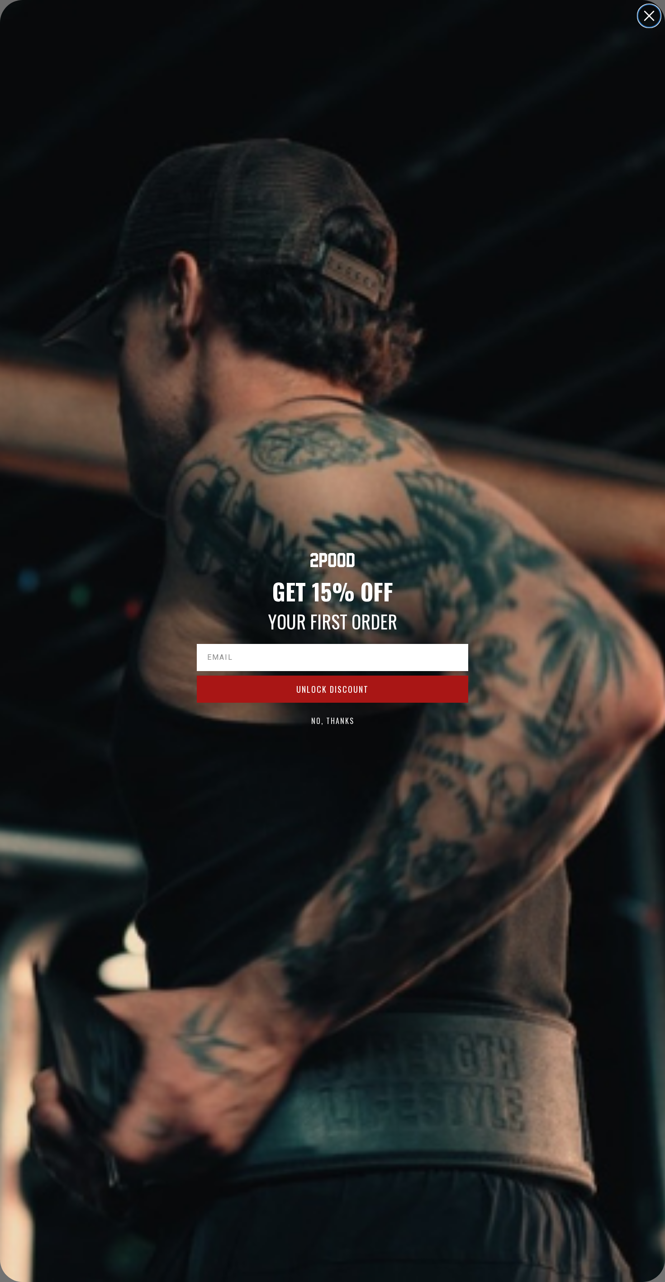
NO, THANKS (332, 720)
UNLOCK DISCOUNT (332, 689)
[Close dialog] (649, 16)
